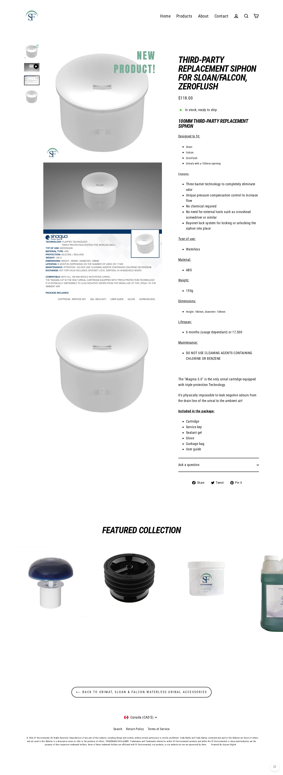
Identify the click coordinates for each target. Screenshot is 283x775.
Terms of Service (159, 729)
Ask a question (188, 465)
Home (165, 16)
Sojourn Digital (229, 744)
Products (184, 16)
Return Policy (135, 729)
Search (117, 729)
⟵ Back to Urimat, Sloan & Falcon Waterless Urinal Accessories (141, 692)
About (203, 16)
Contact (221, 16)
